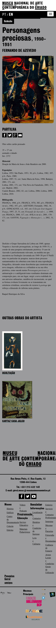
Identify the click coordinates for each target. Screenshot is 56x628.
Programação (24, 514)
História (10, 508)
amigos (8, 583)
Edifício (10, 512)
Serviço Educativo (24, 523)
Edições (10, 530)
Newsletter (36, 504)
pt (4, 14)
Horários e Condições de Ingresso (37, 528)
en (11, 14)
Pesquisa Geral (9, 578)
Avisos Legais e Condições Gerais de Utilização (49, 563)
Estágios (48, 504)
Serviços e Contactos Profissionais (50, 513)
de (24, 5)
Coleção (10, 526)
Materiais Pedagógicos (25, 530)
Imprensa (49, 521)
